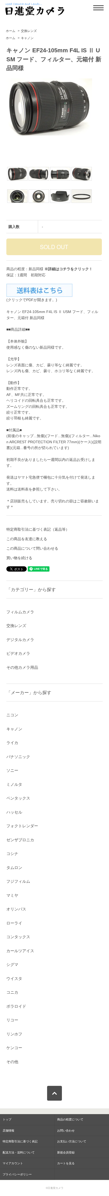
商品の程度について (70, 1119)
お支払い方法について (71, 1141)
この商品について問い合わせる (32, 548)
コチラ (64, 269)
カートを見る (66, 1163)
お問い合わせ (66, 1130)
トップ (7, 1119)
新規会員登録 (66, 1152)
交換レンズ (29, 31)
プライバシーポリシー (17, 1174)
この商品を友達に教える (26, 539)
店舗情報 (8, 1130)
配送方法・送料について (19, 1152)
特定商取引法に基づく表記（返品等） (37, 529)
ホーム (10, 31)
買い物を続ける (19, 558)
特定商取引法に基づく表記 (20, 1141)
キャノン (27, 38)
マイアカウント (13, 1163)
